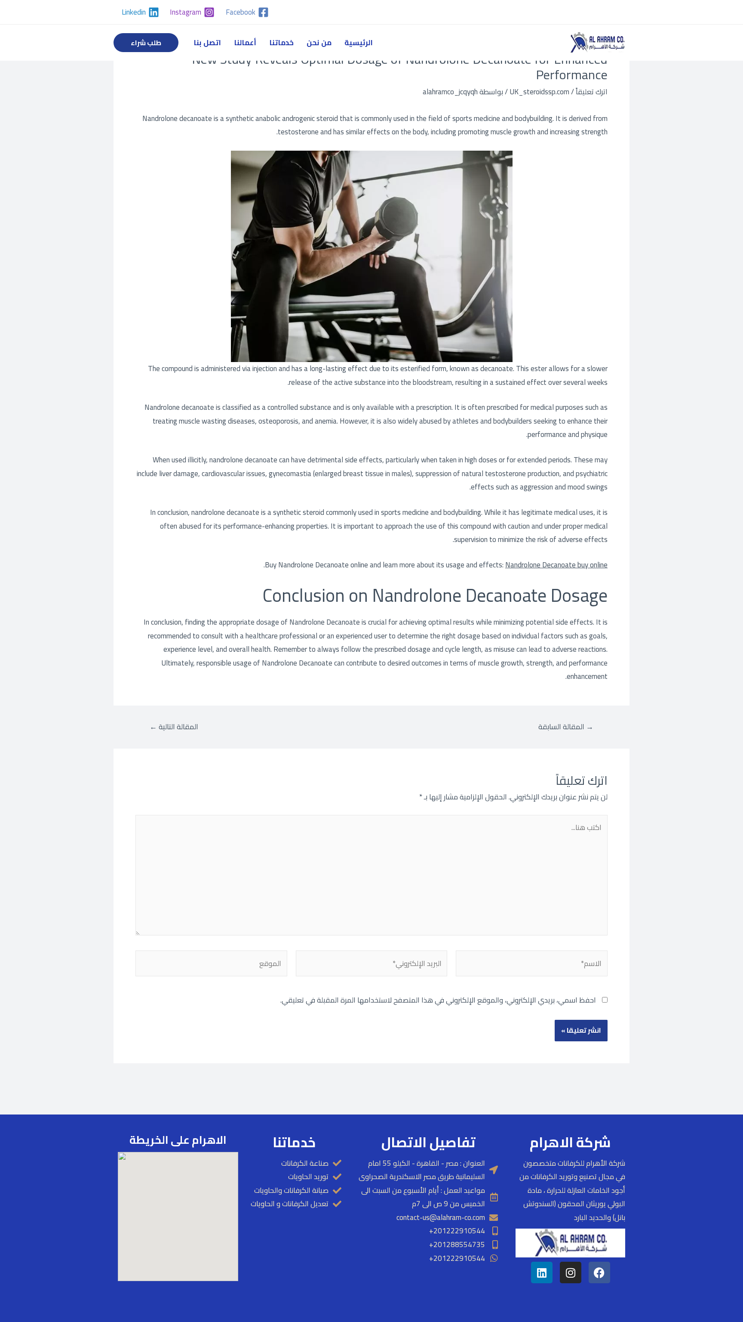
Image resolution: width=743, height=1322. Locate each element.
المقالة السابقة (565, 727)
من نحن (319, 43)
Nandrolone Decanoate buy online (556, 565)
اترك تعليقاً (592, 92)
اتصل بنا (207, 43)
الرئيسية (358, 43)
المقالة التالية (174, 727)
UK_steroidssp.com (539, 92)
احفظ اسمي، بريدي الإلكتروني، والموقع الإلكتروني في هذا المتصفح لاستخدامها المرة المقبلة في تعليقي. (438, 1000)
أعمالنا (245, 43)
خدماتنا (281, 43)
